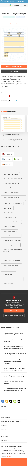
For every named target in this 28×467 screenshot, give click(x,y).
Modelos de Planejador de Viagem (12, 240)
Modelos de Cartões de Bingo (10, 174)
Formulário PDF (8, 154)
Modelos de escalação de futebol (11, 222)
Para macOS (10, 401)
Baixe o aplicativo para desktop (14, 315)
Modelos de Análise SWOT (10, 226)
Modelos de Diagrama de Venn (11, 245)
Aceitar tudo (14, 464)
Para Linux (6, 401)
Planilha (18, 159)
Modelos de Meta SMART (9, 217)
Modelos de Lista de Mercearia (11, 192)
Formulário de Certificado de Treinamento (11, 135)
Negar (7, 460)
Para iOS (19, 401)
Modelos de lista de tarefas (10, 231)
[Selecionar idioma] (25, 5)
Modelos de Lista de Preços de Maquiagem (11, 198)
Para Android (14, 401)
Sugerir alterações (14, 23)
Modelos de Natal (7, 274)
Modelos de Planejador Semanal (11, 260)
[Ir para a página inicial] (14, 5)
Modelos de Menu (7, 208)
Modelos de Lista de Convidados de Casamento (12, 250)
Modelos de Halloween (9, 270)
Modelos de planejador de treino (11, 265)
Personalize (20, 460)
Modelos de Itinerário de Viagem (11, 236)
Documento (7, 159)
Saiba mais (9, 456)
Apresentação (8, 164)
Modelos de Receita (8, 213)
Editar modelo (14, 71)
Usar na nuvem (14, 310)
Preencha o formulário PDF (14, 66)
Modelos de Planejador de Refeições (12, 203)
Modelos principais (6, 11)
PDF (12, 96)
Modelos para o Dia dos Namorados (12, 279)
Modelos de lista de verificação (11, 183)
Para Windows (2, 401)
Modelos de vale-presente (10, 188)
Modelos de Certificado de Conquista (12, 179)
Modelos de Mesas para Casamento (12, 256)
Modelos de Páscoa (8, 283)
